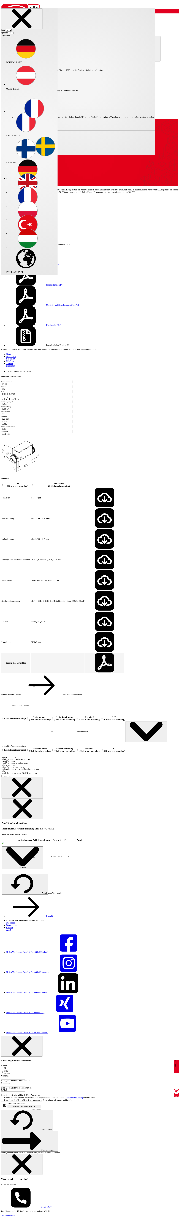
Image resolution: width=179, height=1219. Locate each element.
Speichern (6, 35)
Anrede (4, 1065)
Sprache (4, 33)
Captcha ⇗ (36, 1109)
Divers (7, 1073)
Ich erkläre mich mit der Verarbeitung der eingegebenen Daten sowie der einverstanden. (49, 1097)
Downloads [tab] (11, 356)
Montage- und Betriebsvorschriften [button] (62, 305)
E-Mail (4, 1090)
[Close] (21, 18)
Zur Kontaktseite (8, 1216)
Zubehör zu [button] (22, 868)
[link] (3, 843)
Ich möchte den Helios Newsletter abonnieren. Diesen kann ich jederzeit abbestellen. (39, 1100)
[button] (34, 109)
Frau (6, 1071)
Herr (6, 1068)
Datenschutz (11, 925)
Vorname (5, 1076)
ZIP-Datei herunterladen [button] (71, 694)
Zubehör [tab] (9, 363)
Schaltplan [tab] (10, 359)
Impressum (10, 923)
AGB (8, 930)
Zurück (44, 893)
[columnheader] (15, 484)
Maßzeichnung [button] (54, 285)
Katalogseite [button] (53, 325)
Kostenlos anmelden (49, 1150)
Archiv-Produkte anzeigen (15, 746)
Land (3, 30)
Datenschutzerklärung (74, 1097)
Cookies (9, 927)
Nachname (5, 1083)
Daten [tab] (8, 354)
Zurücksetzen (46, 1129)
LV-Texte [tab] (10, 361)
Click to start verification (24, 1106)
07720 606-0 (45, 1207)
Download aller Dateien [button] (58, 345)
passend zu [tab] (10, 366)
